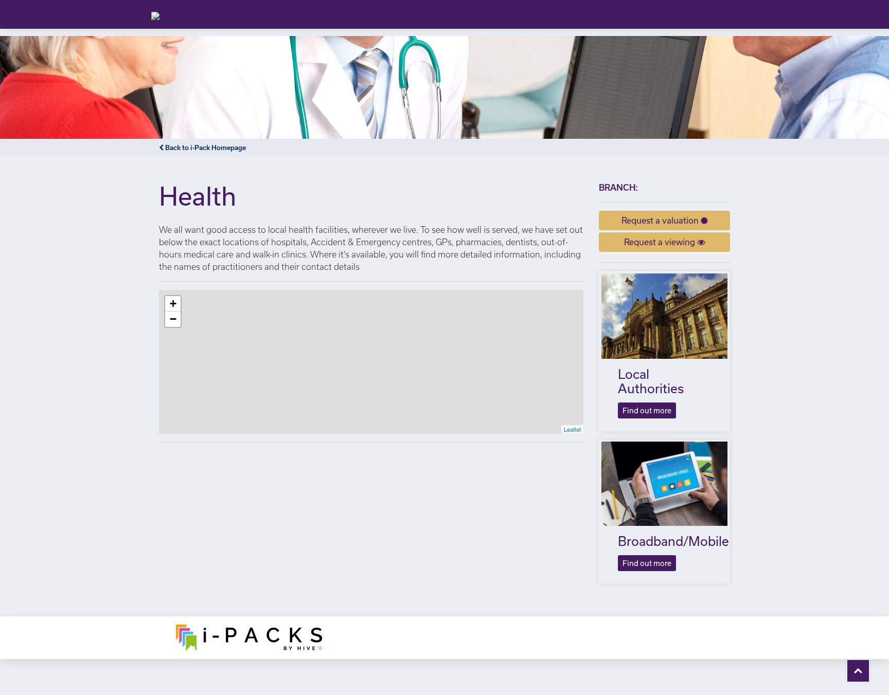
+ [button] (173, 303)
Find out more (647, 410)
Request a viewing (660, 242)
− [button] (173, 319)
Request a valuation (661, 220)
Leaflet (572, 429)
